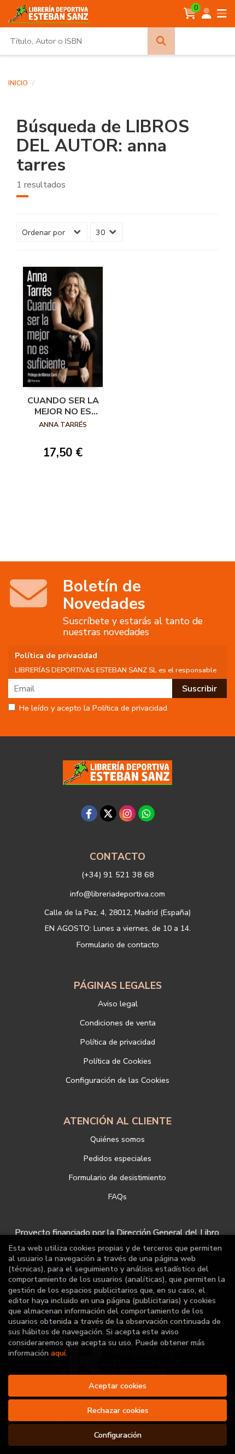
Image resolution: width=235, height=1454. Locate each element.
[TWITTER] (108, 813)
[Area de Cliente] (207, 13)
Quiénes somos (117, 1139)
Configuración (118, 1434)
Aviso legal (118, 1003)
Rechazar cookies (118, 1410)
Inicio (18, 83)
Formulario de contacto (118, 944)
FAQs (117, 1196)
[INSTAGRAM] (127, 813)
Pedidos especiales (117, 1158)
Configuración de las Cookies (117, 1080)
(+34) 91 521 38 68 (117, 874)
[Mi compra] (190, 13)
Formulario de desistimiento (117, 1177)
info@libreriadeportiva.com (117, 893)
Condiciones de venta (118, 1022)
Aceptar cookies (117, 1385)
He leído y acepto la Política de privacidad (93, 708)
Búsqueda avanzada (204, 41)
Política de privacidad (117, 1041)
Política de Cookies (117, 1061)
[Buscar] (161, 41)
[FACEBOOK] (89, 813)
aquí (58, 1352)
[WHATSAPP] (146, 813)
